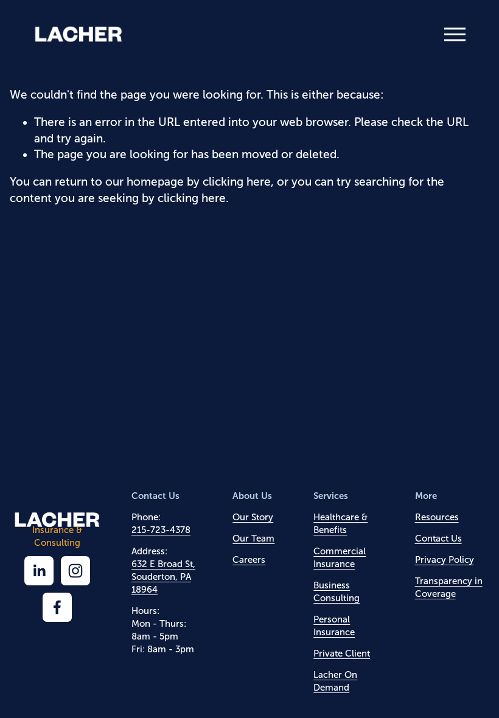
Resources (437, 517)
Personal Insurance (334, 626)
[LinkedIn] (39, 570)
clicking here (237, 181)
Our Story (252, 517)
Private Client (341, 653)
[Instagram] (75, 570)
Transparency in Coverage (449, 587)
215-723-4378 (160, 530)
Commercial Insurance (339, 557)
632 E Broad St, (163, 564)
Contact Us (438, 538)
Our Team (253, 538)
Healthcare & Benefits (340, 523)
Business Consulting (336, 591)
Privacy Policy (444, 560)
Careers (248, 560)
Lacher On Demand (335, 681)
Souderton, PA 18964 (161, 583)
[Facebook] (57, 607)
